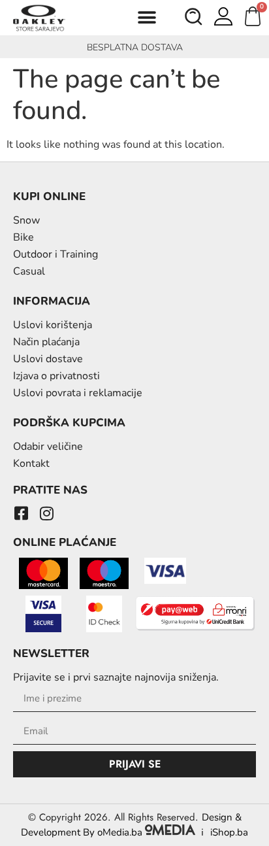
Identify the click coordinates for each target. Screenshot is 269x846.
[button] (146, 18)
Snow (26, 220)
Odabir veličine (48, 446)
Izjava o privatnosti (56, 376)
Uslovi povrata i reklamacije (77, 393)
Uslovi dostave (48, 359)
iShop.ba (229, 832)
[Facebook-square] (21, 513)
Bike (23, 237)
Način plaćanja (46, 342)
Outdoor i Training (55, 254)
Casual (29, 271)
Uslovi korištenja (52, 325)
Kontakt (31, 463)
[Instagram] (46, 513)
